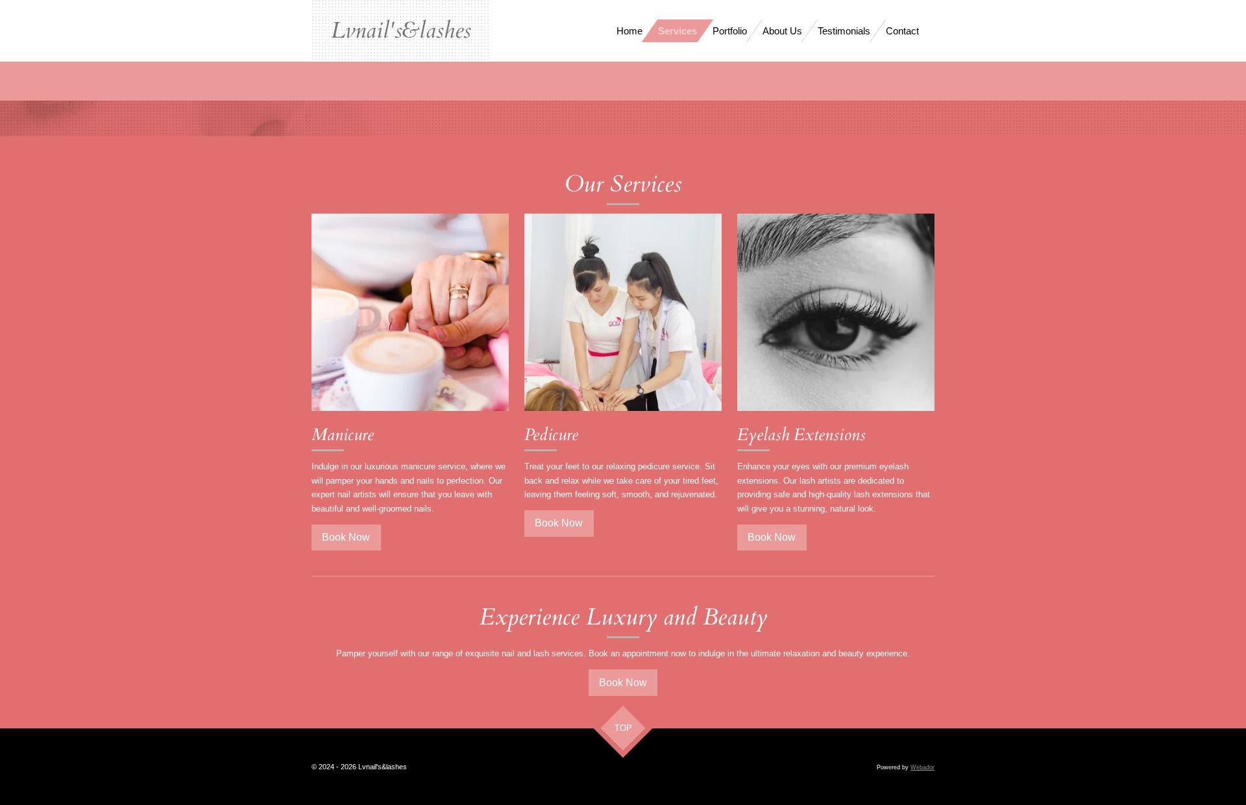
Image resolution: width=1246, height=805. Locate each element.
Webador (922, 767)
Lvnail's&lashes (401, 30)
